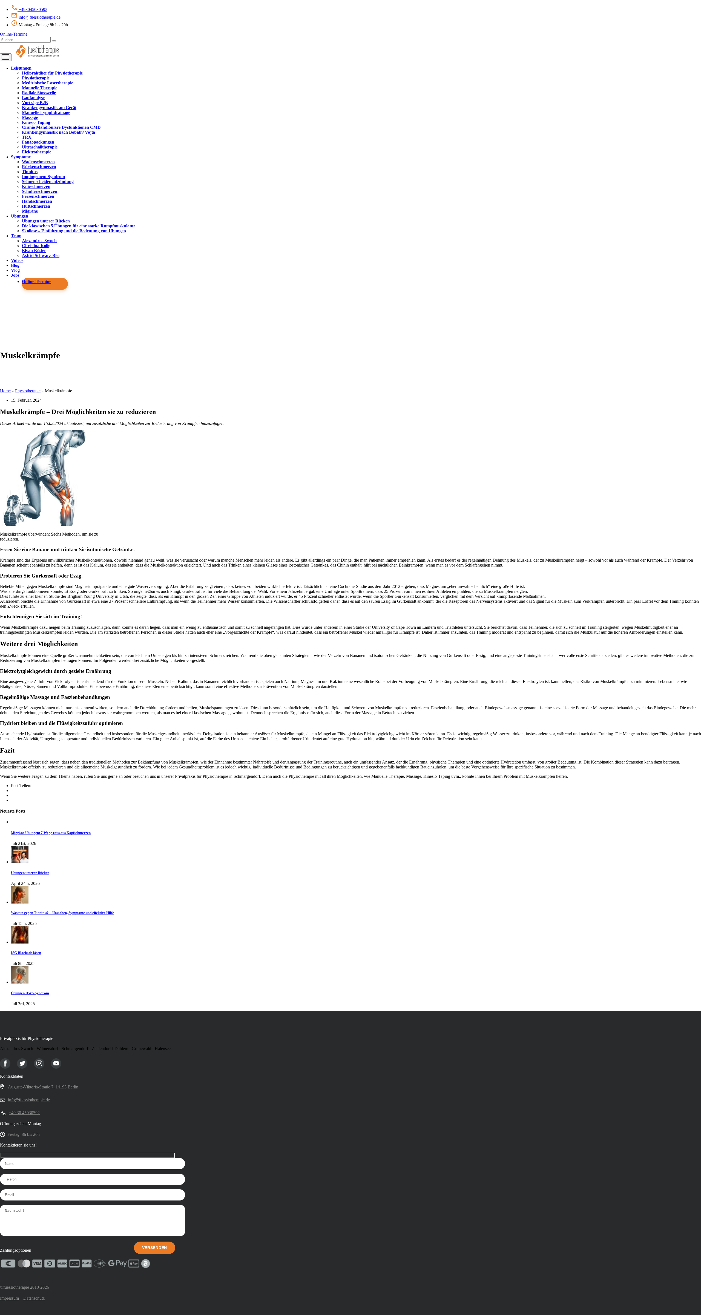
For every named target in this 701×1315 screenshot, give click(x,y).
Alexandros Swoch (39, 240)
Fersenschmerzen (38, 196)
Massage (30, 117)
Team (16, 235)
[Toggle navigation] (6, 57)
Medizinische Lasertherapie (47, 83)
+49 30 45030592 (24, 1112)
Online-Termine (13, 34)
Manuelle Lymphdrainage (46, 112)
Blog (15, 265)
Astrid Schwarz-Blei (40, 255)
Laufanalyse (33, 97)
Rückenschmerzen (39, 166)
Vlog (15, 270)
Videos (17, 260)
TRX (26, 137)
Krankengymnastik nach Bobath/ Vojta (58, 132)
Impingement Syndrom (43, 176)
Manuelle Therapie (39, 87)
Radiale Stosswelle (39, 92)
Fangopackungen (38, 142)
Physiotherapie (36, 78)
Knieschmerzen (36, 186)
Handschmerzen (37, 201)
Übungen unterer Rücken (46, 221)
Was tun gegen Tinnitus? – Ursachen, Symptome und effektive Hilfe (62, 913)
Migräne (30, 211)
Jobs (15, 275)
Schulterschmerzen (39, 191)
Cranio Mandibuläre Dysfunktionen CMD (61, 127)
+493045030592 (32, 9)
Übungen (19, 216)
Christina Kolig (36, 245)
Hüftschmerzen (36, 206)
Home (5, 390)
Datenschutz (34, 1298)
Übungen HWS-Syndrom (30, 993)
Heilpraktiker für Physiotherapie (52, 73)
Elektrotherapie (36, 152)
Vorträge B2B (35, 102)
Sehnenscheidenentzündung (48, 181)
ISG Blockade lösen (26, 953)
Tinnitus (30, 171)
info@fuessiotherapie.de (39, 17)
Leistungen (21, 68)
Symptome (21, 157)
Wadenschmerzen (38, 161)
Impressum (9, 1298)
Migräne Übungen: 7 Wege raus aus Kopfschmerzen (51, 833)
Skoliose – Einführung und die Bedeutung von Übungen (74, 230)
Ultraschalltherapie (40, 147)
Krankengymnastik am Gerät (49, 107)
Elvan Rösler (34, 250)
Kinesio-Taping (36, 122)
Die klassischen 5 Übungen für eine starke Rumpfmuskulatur (78, 226)
